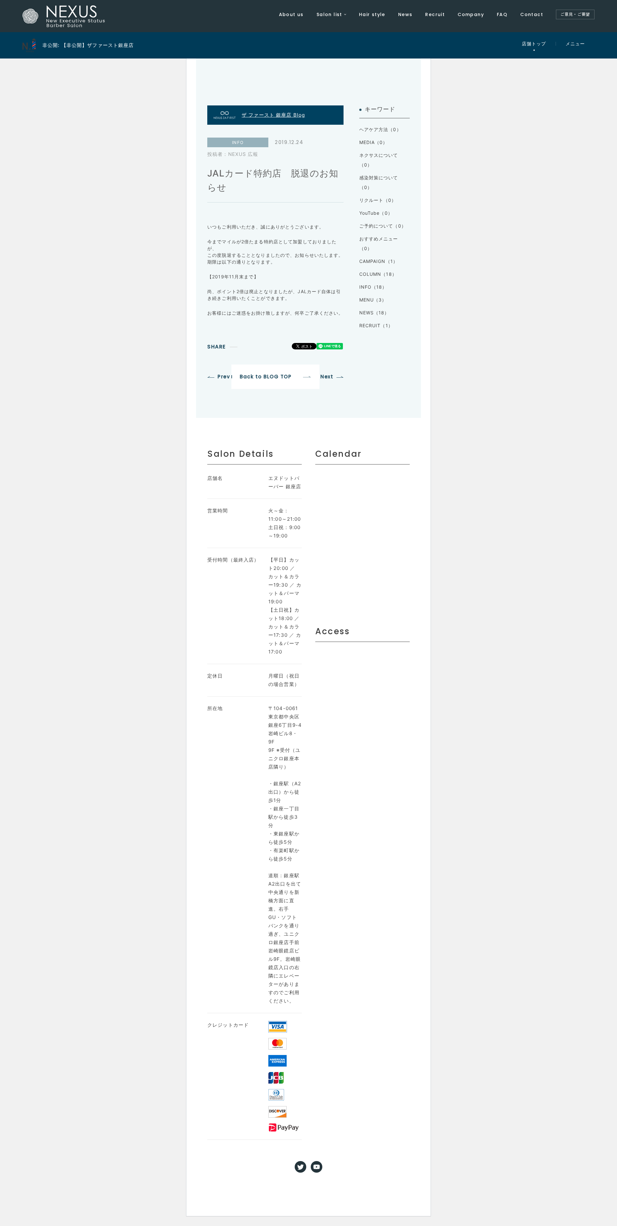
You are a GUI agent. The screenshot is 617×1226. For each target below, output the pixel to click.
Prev (224, 376)
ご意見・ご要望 (575, 14)
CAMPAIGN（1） (378, 261)
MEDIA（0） (373, 142)
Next (326, 376)
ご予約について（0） (382, 226)
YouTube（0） (376, 213)
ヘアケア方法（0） (380, 129)
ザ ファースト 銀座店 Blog (273, 115)
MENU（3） (373, 299)
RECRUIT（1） (376, 325)
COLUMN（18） (378, 274)
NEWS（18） (374, 312)
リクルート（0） (378, 200)
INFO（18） (373, 287)
